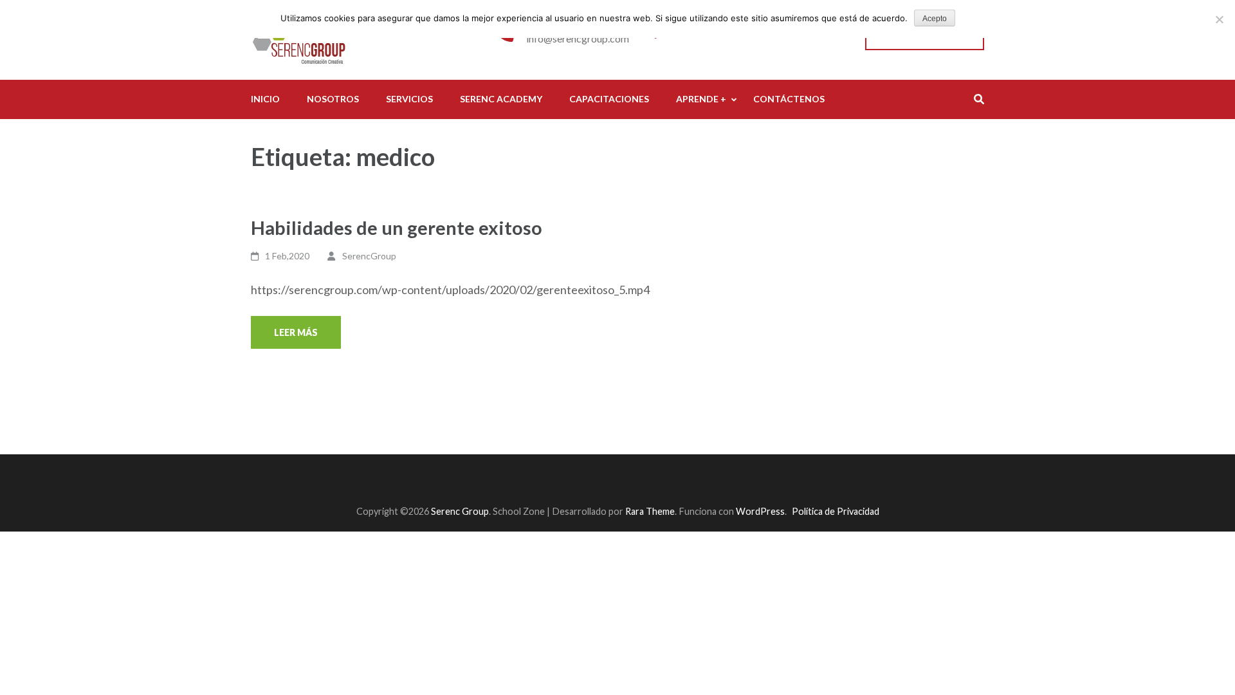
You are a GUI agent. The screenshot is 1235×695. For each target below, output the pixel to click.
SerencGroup (369, 255)
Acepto (934, 18)
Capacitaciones (609, 98)
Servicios (409, 98)
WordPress (760, 511)
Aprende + (701, 98)
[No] (1218, 19)
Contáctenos (789, 98)
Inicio (265, 98)
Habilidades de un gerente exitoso (396, 227)
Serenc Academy (501, 98)
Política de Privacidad (835, 511)
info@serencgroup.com (577, 38)
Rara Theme (650, 511)
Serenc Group (460, 511)
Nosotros (333, 98)
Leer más (296, 332)
